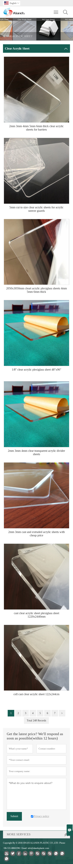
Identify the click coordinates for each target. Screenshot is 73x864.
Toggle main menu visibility (56, 12)
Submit (14, 816)
